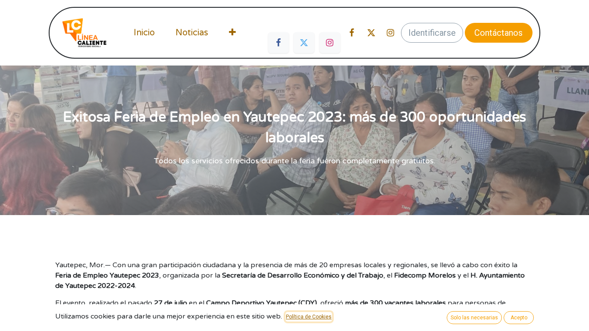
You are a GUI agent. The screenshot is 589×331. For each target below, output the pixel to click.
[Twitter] (304, 42)
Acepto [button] (519, 318)
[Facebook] (278, 42)
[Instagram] (330, 42)
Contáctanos (498, 33)
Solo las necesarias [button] (474, 318)
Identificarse (432, 33)
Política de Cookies (309, 317)
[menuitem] (144, 33)
